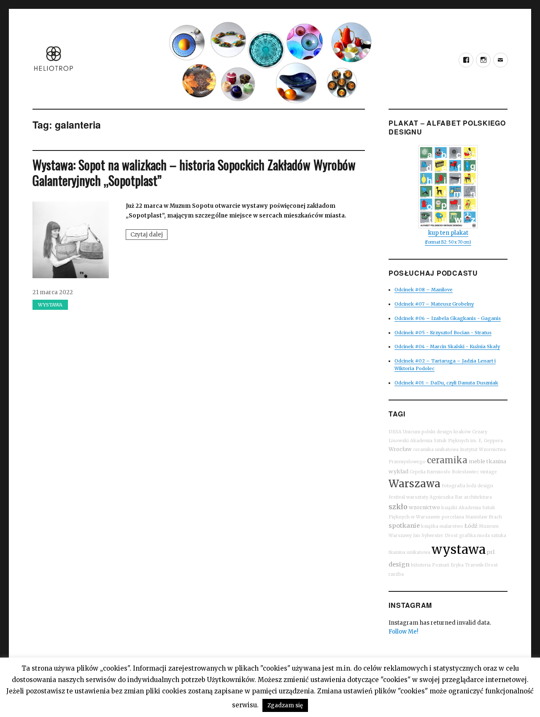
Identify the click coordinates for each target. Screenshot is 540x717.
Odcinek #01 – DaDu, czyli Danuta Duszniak (446, 383)
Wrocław (400, 449)
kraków (462, 432)
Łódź (471, 526)
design (399, 564)
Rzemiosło (439, 472)
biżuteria (421, 565)
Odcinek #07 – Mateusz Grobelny (434, 304)
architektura (478, 497)
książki (449, 507)
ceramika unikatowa (436, 449)
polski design (436, 432)
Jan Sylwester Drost (435, 535)
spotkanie (404, 525)
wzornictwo (424, 507)
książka (429, 526)
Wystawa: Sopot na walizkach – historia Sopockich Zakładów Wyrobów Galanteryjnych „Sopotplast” (194, 172)
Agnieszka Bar (446, 497)
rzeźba (396, 574)
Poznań (440, 565)
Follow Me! (403, 631)
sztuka (498, 535)
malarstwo (451, 526)
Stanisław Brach (483, 517)
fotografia (453, 486)
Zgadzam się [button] (285, 705)
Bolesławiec (465, 472)
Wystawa (50, 305)
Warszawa (414, 484)
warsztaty (417, 497)
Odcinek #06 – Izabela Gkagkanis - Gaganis (447, 318)
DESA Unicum (404, 432)
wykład (398, 471)
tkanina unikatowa (409, 552)
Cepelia (418, 472)
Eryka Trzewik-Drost (474, 565)
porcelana (453, 517)
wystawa (459, 549)
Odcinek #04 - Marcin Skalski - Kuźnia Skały (447, 346)
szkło (398, 506)
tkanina (496, 461)
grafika (467, 535)
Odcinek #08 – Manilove (423, 290)
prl (490, 552)
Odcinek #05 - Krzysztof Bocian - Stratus (442, 333)
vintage (488, 472)
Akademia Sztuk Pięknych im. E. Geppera (456, 440)
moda (483, 535)
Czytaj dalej (148, 235)
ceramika (447, 460)
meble (477, 461)
